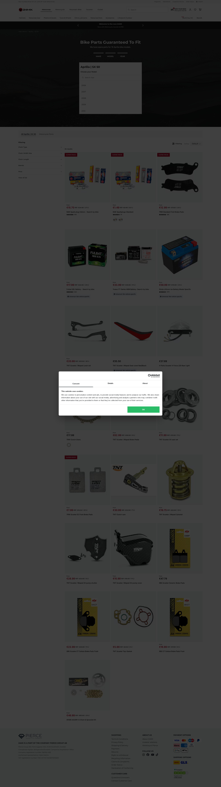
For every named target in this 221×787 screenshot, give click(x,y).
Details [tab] (110, 383)
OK (143, 409)
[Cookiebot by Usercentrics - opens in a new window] (150, 375)
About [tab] (145, 383)
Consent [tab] (76, 384)
